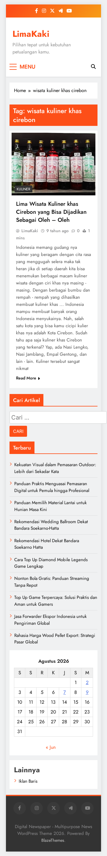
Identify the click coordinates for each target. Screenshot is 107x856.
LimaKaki (30, 34)
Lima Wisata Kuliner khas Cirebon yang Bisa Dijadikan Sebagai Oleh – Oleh (51, 212)
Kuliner (23, 189)
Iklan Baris (28, 781)
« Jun (51, 747)
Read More (26, 378)
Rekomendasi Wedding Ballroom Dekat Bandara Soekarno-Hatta (51, 524)
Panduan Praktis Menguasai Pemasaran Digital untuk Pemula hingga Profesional (51, 486)
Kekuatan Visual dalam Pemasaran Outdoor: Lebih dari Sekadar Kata (55, 467)
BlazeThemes (52, 840)
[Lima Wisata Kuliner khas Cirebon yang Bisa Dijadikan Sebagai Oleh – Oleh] (53, 164)
